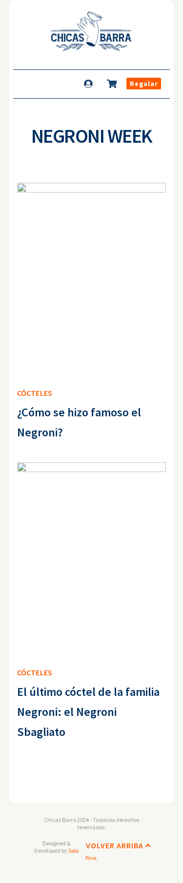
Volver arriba (115, 845)
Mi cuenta (89, 83)
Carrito (112, 83)
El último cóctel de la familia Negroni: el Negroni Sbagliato (88, 711)
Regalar (144, 83)
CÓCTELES (34, 393)
